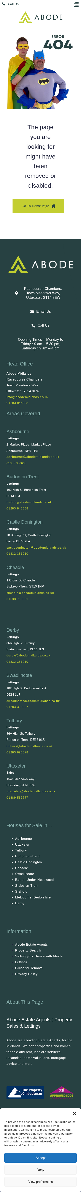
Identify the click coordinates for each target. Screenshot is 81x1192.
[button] (74, 1113)
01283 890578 (17, 752)
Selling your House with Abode (39, 956)
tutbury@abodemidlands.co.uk (29, 746)
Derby (12, 630)
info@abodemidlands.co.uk (27, 397)
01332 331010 (17, 553)
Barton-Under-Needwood (34, 879)
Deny (40, 1170)
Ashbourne (17, 431)
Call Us (13, 4)
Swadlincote (19, 675)
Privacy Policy (26, 974)
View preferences (40, 1182)
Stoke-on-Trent (26, 885)
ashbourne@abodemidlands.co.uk (32, 457)
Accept (41, 1158)
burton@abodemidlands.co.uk (29, 502)
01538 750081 (17, 599)
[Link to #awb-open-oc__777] (76, 4)
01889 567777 (17, 797)
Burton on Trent (22, 476)
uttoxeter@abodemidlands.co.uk (31, 791)
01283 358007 (17, 707)
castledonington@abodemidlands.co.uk (36, 547)
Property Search (28, 950)
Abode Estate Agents (31, 944)
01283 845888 (17, 403)
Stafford (21, 891)
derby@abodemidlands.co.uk (28, 655)
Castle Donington (24, 522)
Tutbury (14, 720)
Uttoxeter (15, 766)
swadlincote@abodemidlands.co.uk (33, 701)
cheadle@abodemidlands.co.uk (30, 592)
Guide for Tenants (29, 968)
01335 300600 (16, 463)
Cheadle (15, 567)
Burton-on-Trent (27, 856)
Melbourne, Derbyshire (33, 897)
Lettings (21, 962)
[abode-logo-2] (40, 13)
